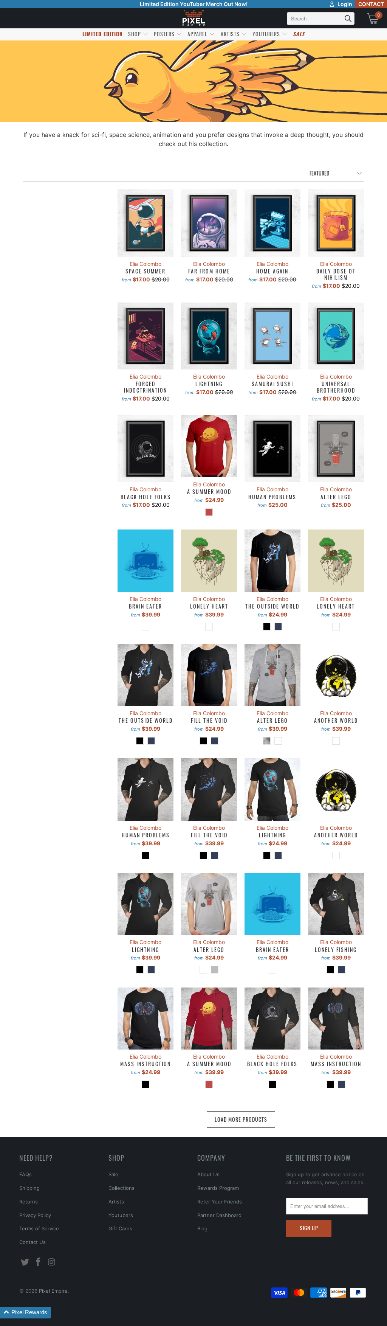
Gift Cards (120, 1228)
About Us (208, 1174)
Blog (202, 1228)
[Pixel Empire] (193, 18)
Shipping (29, 1188)
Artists (116, 1202)
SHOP (135, 34)
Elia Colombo (145, 264)
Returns (28, 1202)
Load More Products (241, 1119)
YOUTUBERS (267, 34)
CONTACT (371, 4)
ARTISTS (231, 34)
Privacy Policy (35, 1215)
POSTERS (165, 34)
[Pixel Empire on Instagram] (52, 1262)
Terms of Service (39, 1228)
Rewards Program (218, 1188)
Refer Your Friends (219, 1202)
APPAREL (198, 34)
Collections (121, 1188)
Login (344, 4)
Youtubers (120, 1215)
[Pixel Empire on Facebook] (38, 1262)
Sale (113, 1174)
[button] (25, 1312)
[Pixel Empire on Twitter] (25, 1262)
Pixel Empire (53, 1291)
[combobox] (320, 18)
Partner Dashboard (219, 1215)
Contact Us (32, 1242)
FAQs (25, 1174)
